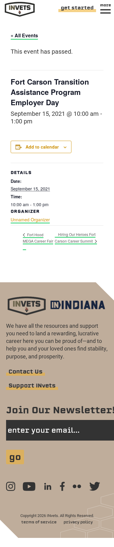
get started (77, 7)
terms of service (39, 522)
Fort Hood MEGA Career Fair (38, 238)
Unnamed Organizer (30, 219)
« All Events (24, 35)
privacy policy (78, 522)
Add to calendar (42, 147)
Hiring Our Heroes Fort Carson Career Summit (75, 237)
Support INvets (32, 385)
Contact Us (26, 371)
